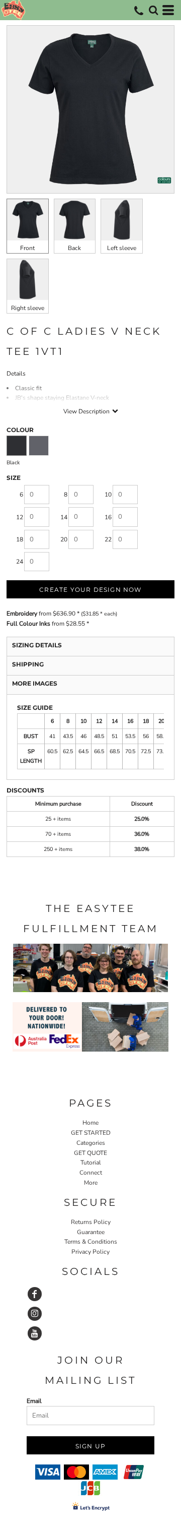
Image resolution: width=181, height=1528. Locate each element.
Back (74, 248)
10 (108, 495)
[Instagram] (35, 1314)
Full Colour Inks (28, 624)
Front (27, 248)
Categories (90, 1143)
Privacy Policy (90, 1252)
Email (34, 1401)
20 (63, 539)
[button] (153, 10)
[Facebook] (35, 1294)
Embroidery (22, 613)
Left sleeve (121, 248)
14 (63, 517)
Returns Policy (91, 1222)
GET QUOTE (90, 1153)
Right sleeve (27, 308)
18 (19, 539)
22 (108, 539)
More (91, 1183)
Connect (90, 1173)
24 (19, 562)
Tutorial (90, 1162)
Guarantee (91, 1232)
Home (90, 1123)
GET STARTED (91, 1133)
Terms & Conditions (90, 1242)
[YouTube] (35, 1333)
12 (19, 517)
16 (108, 517)
